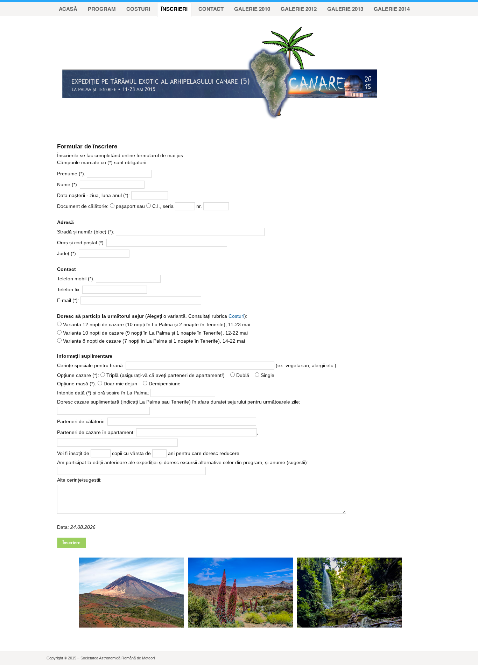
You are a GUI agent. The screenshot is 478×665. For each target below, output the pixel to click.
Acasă (68, 9)
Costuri (138, 9)
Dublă (242, 375)
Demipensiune (164, 383)
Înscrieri (174, 9)
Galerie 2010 (252, 9)
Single (266, 375)
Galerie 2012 (299, 9)
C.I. (155, 206)
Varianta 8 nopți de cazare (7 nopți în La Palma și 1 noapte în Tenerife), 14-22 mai (153, 341)
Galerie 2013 (345, 9)
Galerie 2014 (392, 9)
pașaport (124, 206)
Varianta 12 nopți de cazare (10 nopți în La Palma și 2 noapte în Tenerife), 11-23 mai (156, 324)
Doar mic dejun (119, 383)
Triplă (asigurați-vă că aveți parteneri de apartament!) (165, 375)
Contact (211, 9)
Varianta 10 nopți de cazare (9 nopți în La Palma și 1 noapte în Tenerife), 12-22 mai (155, 333)
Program (102, 9)
